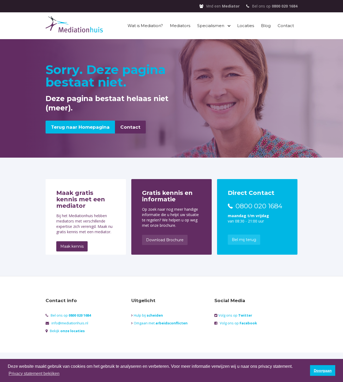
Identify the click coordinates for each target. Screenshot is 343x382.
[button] (214, 26)
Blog (266, 25)
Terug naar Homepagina (80, 127)
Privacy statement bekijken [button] (34, 373)
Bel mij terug (244, 239)
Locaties (245, 25)
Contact (286, 25)
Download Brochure (165, 240)
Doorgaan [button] (323, 370)
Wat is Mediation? (145, 25)
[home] (74, 25)
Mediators (180, 25)
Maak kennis (72, 246)
